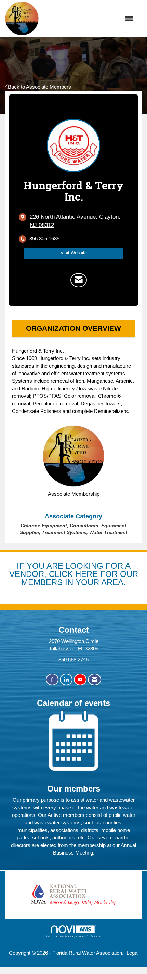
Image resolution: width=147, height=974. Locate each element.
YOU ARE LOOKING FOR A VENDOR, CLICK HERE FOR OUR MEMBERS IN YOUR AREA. (73, 574)
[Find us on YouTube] (80, 680)
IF (22, 565)
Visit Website (74, 253)
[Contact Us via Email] (94, 680)
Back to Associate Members (39, 87)
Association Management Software (74, 936)
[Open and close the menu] (89, 18)
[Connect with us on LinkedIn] (66, 680)
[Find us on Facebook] (52, 680)
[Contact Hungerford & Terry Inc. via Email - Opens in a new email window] (78, 280)
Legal (132, 953)
